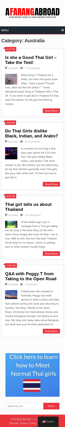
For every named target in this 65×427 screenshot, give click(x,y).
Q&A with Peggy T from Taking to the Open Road (31, 276)
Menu (5, 30)
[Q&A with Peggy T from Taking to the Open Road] (11, 294)
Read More (51, 110)
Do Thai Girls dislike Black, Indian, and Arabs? (31, 133)
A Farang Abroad (21, 419)
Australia (13, 68)
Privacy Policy (28, 423)
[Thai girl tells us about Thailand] (11, 224)
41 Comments (32, 141)
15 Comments (32, 68)
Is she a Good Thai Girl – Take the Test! (31, 60)
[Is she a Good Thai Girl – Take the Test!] (11, 79)
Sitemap (14, 423)
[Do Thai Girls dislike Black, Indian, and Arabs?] (11, 152)
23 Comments (33, 215)
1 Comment (31, 284)
